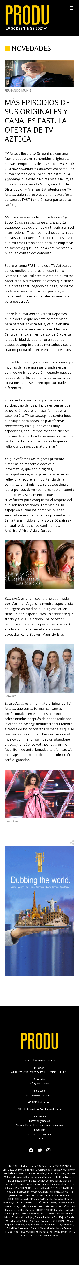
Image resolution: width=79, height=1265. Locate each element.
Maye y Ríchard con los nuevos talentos (39, 1125)
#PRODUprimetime (39, 1102)
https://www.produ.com (39, 1095)
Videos (40, 1138)
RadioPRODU (40, 1116)
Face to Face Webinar (40, 1134)
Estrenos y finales (39, 1121)
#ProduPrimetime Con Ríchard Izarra (39, 1109)
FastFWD (39, 1129)
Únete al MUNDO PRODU (39, 1060)
